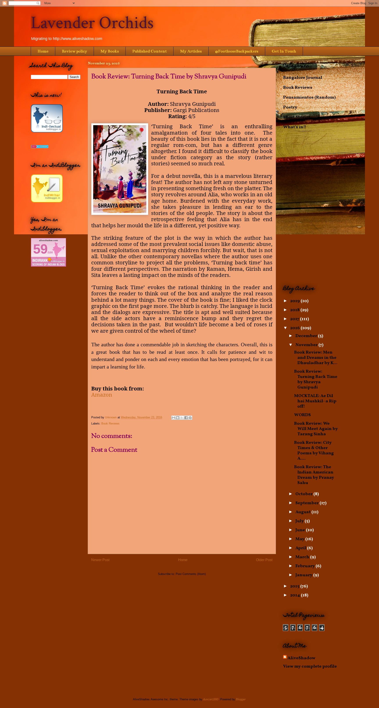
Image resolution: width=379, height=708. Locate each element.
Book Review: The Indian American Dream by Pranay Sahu (314, 475)
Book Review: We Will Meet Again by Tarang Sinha (316, 429)
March (302, 557)
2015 (295, 586)
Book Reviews (110, 423)
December (306, 336)
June (300, 530)
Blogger (240, 699)
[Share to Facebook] (186, 417)
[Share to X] (182, 417)
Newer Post (100, 560)
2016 (295, 328)
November (306, 345)
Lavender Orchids (92, 22)
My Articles (191, 51)
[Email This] (173, 417)
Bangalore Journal (302, 78)
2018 (295, 310)
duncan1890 (210, 699)
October (304, 494)
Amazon (101, 394)
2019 (295, 301)
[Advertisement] (315, 207)
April (301, 548)
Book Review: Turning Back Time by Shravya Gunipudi (315, 379)
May (300, 539)
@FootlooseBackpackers (236, 51)
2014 (295, 595)
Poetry (290, 107)
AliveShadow (301, 658)
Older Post (264, 560)
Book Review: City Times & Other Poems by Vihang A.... (314, 451)
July (300, 521)
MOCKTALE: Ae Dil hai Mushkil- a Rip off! (315, 401)
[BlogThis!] (177, 417)
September (307, 503)
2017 (295, 319)
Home (43, 51)
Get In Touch (284, 51)
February (305, 566)
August (303, 512)
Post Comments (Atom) (191, 574)
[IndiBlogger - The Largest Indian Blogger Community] (47, 131)
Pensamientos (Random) (309, 97)
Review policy (74, 51)
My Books (109, 51)
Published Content (149, 51)
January (304, 575)
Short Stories (297, 117)
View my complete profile (310, 666)
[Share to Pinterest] (190, 417)
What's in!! (294, 127)
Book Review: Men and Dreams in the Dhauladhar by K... (315, 357)
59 (40, 249)
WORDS (302, 415)
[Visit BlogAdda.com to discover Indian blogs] (39, 147)
